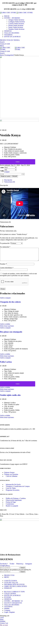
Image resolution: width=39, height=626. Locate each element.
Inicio (2, 55)
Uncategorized (9, 55)
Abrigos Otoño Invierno (16, 20)
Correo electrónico (6, 268)
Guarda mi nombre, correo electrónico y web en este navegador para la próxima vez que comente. (18, 274)
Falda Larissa (6, 362)
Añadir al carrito (5, 176)
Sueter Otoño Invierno (15, 27)
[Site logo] (8, 12)
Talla (2, 171)
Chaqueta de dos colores (10, 302)
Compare (7, 610)
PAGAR (14, 176)
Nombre (3, 264)
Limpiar (6, 172)
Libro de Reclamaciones (10, 555)
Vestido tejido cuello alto (10, 395)
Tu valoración (5, 247)
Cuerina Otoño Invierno (16, 23)
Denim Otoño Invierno (15, 25)
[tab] (21, 180)
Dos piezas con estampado (11, 332)
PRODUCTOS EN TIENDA (10, 40)
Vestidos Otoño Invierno (16, 29)
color (2, 167)
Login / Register (9, 612)
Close (2, 617)
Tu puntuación (5, 243)
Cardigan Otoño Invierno (16, 22)
